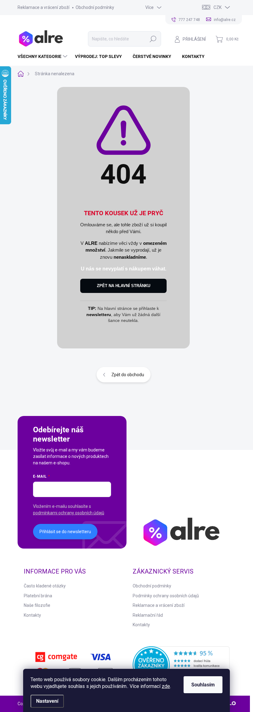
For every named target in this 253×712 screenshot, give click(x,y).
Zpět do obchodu (127, 374)
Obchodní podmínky (95, 7)
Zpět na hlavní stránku (123, 285)
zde (166, 686)
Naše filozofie (37, 605)
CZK (218, 7)
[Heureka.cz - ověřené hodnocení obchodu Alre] (181, 664)
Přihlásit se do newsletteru (65, 531)
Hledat (153, 38)
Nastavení (47, 701)
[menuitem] (43, 56)
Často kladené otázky (45, 585)
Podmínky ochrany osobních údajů (166, 595)
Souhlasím (203, 685)
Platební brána (38, 595)
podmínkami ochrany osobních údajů (68, 512)
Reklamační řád (148, 615)
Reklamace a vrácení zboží (43, 7)
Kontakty (32, 615)
